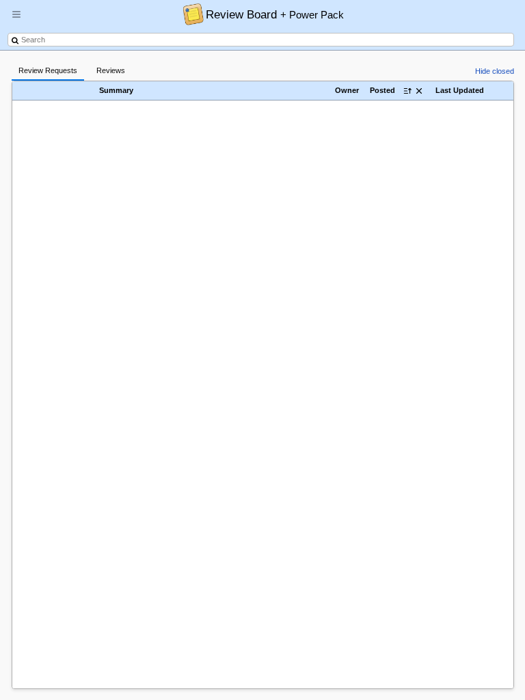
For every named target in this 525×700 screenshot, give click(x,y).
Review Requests (47, 70)
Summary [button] (116, 90)
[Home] (190, 14)
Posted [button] (382, 90)
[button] (16, 19)
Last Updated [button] (459, 90)
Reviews (110, 70)
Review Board (275, 14)
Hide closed (494, 71)
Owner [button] (347, 90)
